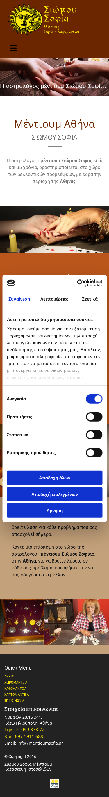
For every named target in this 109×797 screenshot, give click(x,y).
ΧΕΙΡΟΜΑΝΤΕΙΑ (15, 682)
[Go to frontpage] (54, 19)
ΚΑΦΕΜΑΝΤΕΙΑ (15, 688)
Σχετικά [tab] (90, 298)
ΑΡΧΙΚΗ (10, 676)
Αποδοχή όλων (54, 477)
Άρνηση (55, 510)
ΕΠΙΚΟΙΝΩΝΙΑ (14, 701)
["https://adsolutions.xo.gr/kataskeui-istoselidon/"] (54, 783)
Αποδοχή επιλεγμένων (54, 494)
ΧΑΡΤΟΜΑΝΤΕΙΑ (16, 695)
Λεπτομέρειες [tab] (54, 298)
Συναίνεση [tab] (19, 298)
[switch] (94, 417)
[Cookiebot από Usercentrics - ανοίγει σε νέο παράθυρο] (77, 283)
